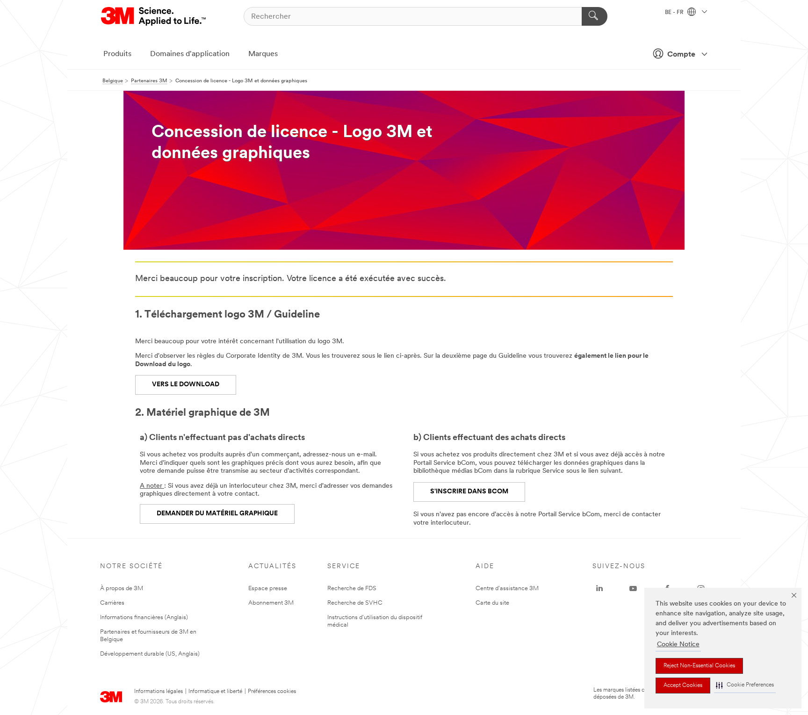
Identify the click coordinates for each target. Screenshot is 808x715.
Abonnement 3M (271, 603)
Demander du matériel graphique (217, 513)
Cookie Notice (678, 644)
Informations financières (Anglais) (144, 617)
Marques (263, 54)
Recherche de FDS (351, 588)
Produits (117, 54)
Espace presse (267, 588)
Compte (681, 54)
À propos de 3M (121, 588)
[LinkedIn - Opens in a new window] (599, 589)
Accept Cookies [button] (683, 685)
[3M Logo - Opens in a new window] (154, 16)
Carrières (112, 603)
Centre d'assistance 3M (507, 588)
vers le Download (185, 384)
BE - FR (675, 12)
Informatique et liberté (215, 691)
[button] (745, 685)
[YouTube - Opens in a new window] (633, 589)
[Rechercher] (594, 16)
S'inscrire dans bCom (469, 491)
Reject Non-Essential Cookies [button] (699, 666)
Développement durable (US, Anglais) (150, 654)
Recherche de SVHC (354, 603)
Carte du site (492, 603)
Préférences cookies (272, 691)
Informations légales (158, 691)
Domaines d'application (190, 54)
